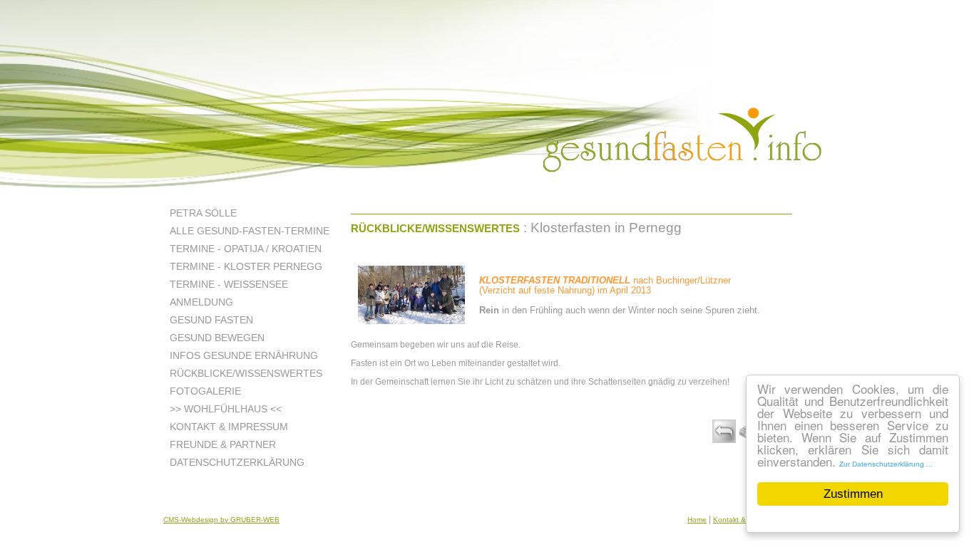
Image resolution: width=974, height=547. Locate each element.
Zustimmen (853, 494)
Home (697, 519)
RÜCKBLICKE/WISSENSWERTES (435, 228)
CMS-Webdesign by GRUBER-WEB (221, 519)
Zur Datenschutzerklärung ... (886, 464)
